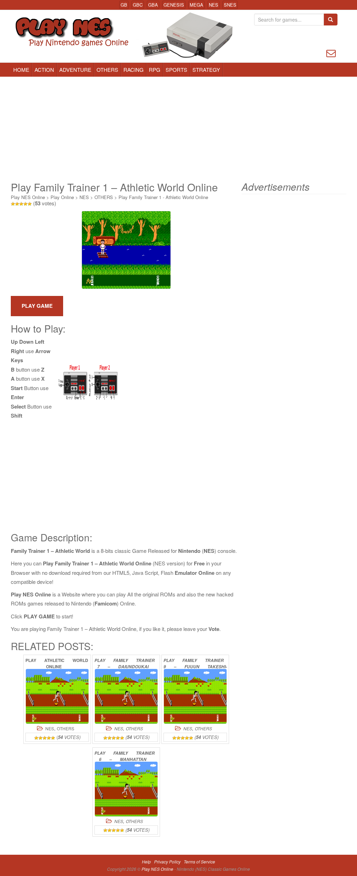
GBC (138, 4)
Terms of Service (199, 861)
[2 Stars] (17, 204)
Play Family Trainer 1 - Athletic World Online (163, 197)
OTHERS (107, 69)
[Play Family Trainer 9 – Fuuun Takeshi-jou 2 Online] (195, 696)
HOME (21, 69)
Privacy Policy (167, 861)
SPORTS (176, 69)
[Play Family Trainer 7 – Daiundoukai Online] (126, 696)
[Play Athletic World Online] (57, 696)
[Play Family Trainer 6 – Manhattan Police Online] (126, 789)
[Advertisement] (178, 129)
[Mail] (331, 52)
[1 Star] (13, 204)
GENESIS (174, 4)
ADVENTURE (75, 69)
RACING (133, 69)
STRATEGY (206, 69)
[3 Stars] (21, 204)
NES (213, 4)
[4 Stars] (25, 204)
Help (146, 861)
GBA (153, 4)
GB (124, 4)
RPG (154, 69)
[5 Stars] (30, 204)
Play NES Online (28, 197)
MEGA (196, 4)
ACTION (44, 69)
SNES (230, 4)
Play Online (62, 197)
